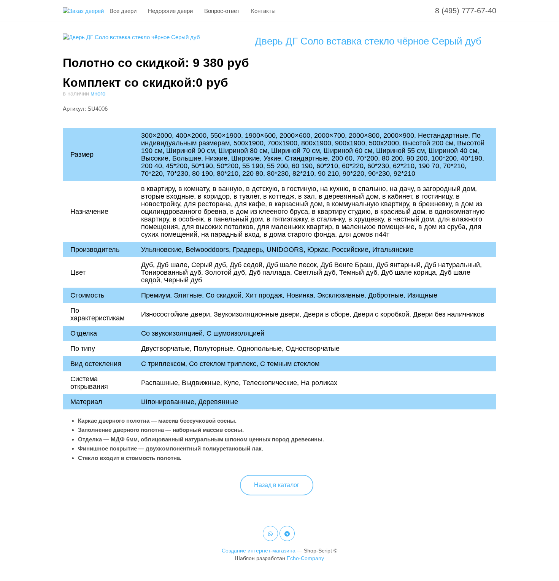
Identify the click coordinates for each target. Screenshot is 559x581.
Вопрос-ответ (222, 11)
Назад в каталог (276, 485)
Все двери (123, 11)
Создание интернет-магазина (258, 551)
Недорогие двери (170, 11)
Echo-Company (305, 558)
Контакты (263, 11)
